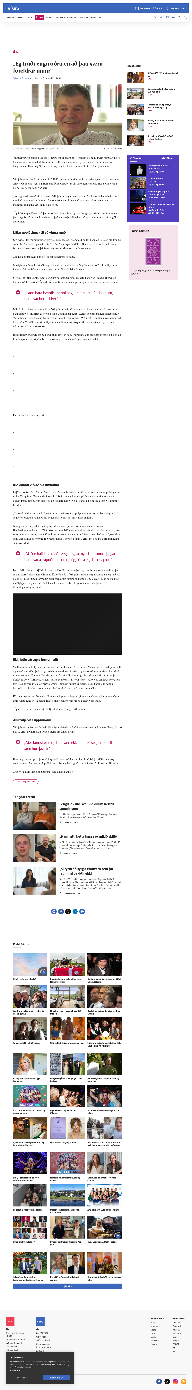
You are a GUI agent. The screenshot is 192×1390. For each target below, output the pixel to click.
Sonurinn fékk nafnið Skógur (26, 1043)
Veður (175, 1337)
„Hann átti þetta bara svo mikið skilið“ (88, 836)
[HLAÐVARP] (161, 17)
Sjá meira (67, 1287)
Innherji (176, 1323)
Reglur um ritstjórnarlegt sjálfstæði (16, 1334)
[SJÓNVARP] (167, 17)
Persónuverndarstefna (15, 1340)
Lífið (153, 1334)
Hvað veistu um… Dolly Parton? (102, 1242)
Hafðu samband (43, 1341)
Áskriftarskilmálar (43, 1348)
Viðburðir (177, 1334)
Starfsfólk (40, 1351)
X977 (175, 1348)
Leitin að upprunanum (26, 782)
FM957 (176, 1344)
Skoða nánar (15, 1370)
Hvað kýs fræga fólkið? (24, 1242)
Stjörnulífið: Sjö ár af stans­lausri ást (66, 1043)
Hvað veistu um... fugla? (24, 979)
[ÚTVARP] (173, 17)
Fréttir (153, 1323)
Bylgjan (176, 1341)
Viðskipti (155, 1326)
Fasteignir (177, 1326)
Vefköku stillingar (23, 1378)
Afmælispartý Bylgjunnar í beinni (103, 1210)
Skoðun (154, 1337)
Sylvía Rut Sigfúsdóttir (22, 78)
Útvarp (154, 1344)
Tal (174, 1352)
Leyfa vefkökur (56, 1378)
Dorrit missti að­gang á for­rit (63, 1143)
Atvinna (176, 1330)
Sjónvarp (155, 1341)
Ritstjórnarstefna (43, 1344)
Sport (153, 1330)
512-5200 (44, 1333)
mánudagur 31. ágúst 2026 (151, 8)
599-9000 (14, 1350)
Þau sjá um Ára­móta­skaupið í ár (28, 1210)
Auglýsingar (41, 1337)
